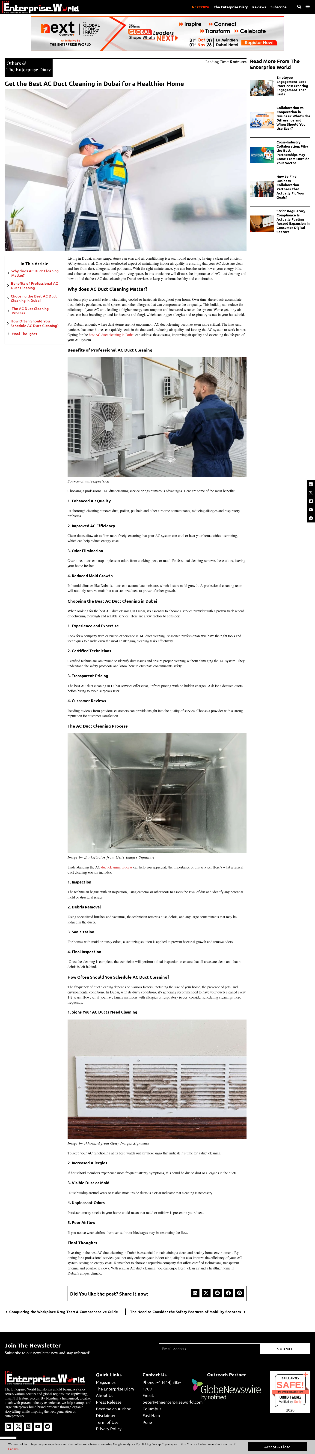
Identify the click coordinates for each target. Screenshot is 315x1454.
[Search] (299, 7)
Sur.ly (298, 1401)
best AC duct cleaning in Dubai (111, 334)
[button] (195, 1293)
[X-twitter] (311, 493)
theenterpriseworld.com (290, 1391)
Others (13, 63)
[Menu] (307, 6)
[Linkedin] (311, 484)
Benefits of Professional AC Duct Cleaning (34, 285)
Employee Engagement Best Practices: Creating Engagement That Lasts (292, 85)
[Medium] (311, 501)
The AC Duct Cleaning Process (30, 310)
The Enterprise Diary (231, 7)
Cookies (13, 1449)
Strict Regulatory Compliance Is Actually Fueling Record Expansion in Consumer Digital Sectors (293, 221)
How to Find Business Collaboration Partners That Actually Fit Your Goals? (290, 187)
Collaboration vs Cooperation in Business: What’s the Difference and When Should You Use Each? (293, 118)
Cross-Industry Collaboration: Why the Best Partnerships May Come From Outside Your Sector (292, 152)
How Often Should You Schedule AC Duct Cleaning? (35, 323)
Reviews (259, 7)
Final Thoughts (25, 333)
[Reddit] (311, 518)
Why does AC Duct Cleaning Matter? (35, 273)
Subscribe (278, 7)
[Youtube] (311, 510)
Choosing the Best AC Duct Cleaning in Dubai (34, 298)
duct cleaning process (116, 867)
